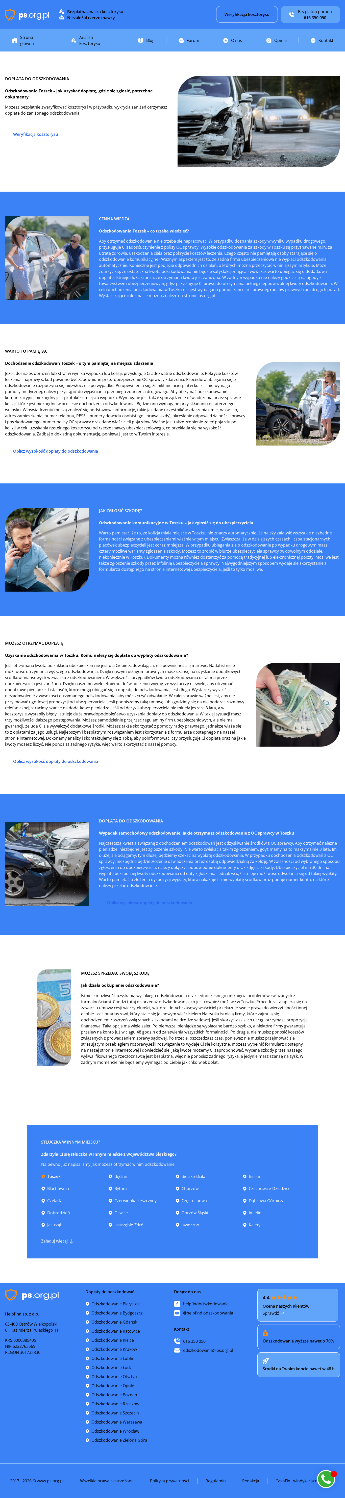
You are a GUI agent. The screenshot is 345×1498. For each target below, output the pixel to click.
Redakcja (250, 1481)
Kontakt (325, 40)
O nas (236, 40)
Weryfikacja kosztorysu (247, 14)
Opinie (280, 40)
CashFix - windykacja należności (305, 1481)
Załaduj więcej (54, 1241)
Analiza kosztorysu (89, 40)
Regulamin (216, 1481)
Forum (193, 40)
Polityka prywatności (169, 1481)
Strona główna (27, 40)
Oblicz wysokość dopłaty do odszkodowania (55, 451)
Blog (150, 40)
